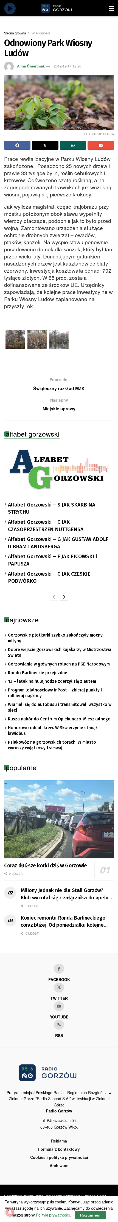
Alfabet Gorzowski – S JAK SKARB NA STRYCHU (51, 508)
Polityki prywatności (53, 1215)
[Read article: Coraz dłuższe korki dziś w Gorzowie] (59, 819)
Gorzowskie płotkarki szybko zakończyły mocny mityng (55, 638)
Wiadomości (41, 33)
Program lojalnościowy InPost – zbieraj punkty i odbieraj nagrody (55, 693)
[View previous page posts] (54, 597)
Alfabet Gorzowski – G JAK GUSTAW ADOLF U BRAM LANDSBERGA (58, 543)
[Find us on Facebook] (59, 969)
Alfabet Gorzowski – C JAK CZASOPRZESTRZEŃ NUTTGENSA (45, 525)
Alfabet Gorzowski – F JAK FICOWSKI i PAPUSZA (52, 560)
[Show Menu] (111, 8)
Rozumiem (90, 1215)
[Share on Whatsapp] (73, 145)
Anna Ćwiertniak (31, 66)
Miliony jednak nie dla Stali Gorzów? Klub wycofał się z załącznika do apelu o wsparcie (67, 894)
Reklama (59, 1141)
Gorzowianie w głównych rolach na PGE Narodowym (59, 664)
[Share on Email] (101, 145)
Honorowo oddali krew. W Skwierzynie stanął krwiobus (52, 730)
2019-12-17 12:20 (67, 66)
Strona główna (15, 33)
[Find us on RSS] (59, 1025)
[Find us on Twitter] (59, 988)
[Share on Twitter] (45, 145)
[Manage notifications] (9, 1212)
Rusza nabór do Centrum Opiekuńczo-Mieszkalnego (59, 719)
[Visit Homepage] (63, 8)
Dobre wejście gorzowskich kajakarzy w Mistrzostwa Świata (59, 652)
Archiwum (59, 1165)
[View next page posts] (64, 597)
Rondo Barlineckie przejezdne (37, 672)
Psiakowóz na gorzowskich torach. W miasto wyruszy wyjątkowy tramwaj (52, 745)
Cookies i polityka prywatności (59, 1157)
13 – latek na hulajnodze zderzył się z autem (52, 681)
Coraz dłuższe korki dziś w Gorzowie (45, 865)
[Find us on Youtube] (59, 1006)
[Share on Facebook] (17, 145)
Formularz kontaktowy (59, 1149)
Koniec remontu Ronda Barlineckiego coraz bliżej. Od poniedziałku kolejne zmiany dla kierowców (63, 922)
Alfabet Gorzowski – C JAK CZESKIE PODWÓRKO (49, 577)
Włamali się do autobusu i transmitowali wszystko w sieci (59, 707)
